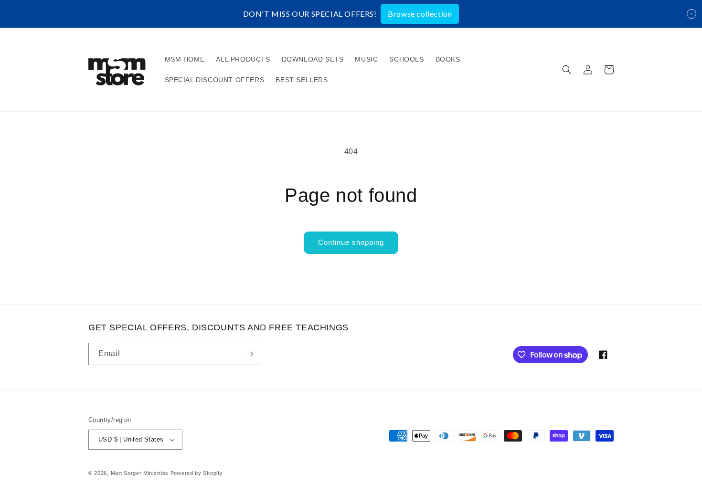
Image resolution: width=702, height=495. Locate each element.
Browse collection (420, 13)
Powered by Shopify (196, 473)
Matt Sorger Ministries (140, 473)
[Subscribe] (249, 354)
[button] (566, 69)
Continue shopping (351, 242)
